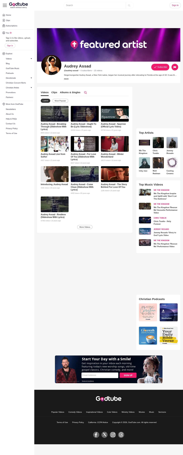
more (66, 79)
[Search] (129, 5)
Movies (142, 412)
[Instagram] (113, 435)
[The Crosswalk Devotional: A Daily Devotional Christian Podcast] (148, 336)
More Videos (84, 227)
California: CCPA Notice (98, 422)
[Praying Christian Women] (148, 312)
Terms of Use (62, 422)
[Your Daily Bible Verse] (169, 336)
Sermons (162, 412)
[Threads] (121, 435)
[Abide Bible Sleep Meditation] (169, 312)
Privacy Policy (78, 422)
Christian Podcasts (152, 299)
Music (151, 412)
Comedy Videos (75, 412)
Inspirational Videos (94, 412)
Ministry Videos (128, 412)
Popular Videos (57, 412)
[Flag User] (174, 67)
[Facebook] (96, 435)
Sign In (10, 45)
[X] (104, 435)
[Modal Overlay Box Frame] (109, 369)
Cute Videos (112, 412)
